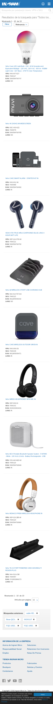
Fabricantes (32, 663)
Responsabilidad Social (12, 649)
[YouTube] (15, 681)
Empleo (6, 653)
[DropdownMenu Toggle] (49, 4)
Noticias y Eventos (34, 667)
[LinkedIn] (20, 681)
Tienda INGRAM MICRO (13, 659)
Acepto (43, 694)
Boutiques (7, 667)
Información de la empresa (17, 641)
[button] (43, 4)
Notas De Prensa (34, 653)
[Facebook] (4, 681)
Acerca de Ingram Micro (12, 645)
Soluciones (31, 645)
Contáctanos (8, 671)
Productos (7, 663)
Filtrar (7, 24)
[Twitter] (9, 681)
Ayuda (29, 671)
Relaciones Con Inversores (38, 649)
